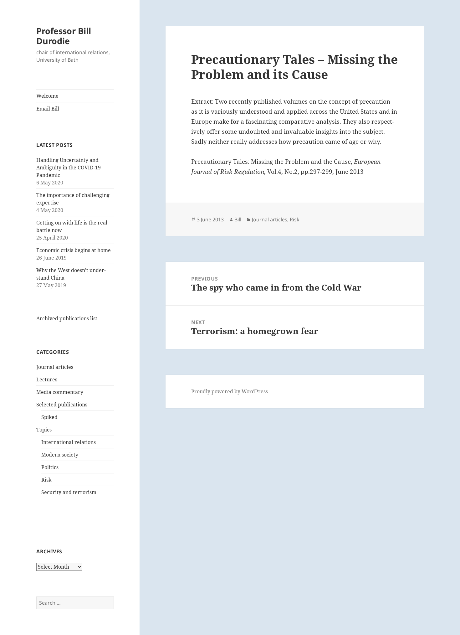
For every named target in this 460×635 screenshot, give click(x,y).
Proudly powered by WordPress (229, 391)
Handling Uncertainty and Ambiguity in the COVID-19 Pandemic (68, 167)
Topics (44, 429)
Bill (237, 219)
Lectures (46, 379)
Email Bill (47, 108)
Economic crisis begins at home (73, 250)
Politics (50, 467)
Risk (46, 479)
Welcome (47, 95)
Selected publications (61, 404)
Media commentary (59, 392)
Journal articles (54, 367)
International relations (68, 442)
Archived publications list (66, 318)
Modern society (59, 454)
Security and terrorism (68, 492)
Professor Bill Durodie (63, 36)
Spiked (49, 417)
